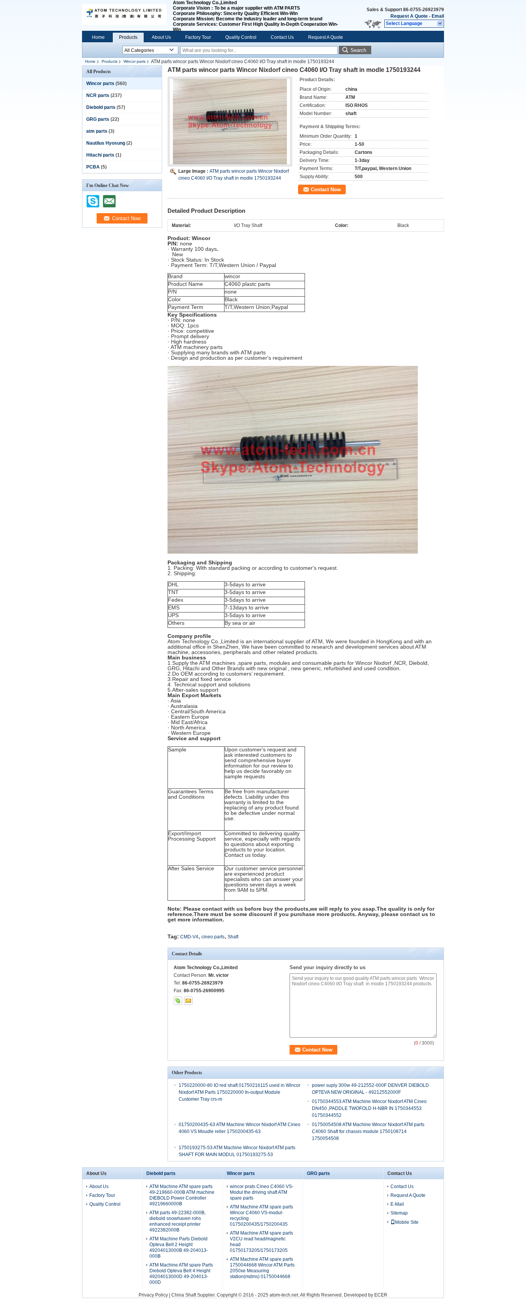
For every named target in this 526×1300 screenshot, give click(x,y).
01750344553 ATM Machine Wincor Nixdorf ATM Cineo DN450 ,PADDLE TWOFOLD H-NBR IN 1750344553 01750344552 (369, 1108)
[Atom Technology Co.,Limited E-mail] (188, 1000)
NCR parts (97, 95)
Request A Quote (409, 16)
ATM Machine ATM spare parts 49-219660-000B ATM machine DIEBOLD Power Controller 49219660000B (181, 1195)
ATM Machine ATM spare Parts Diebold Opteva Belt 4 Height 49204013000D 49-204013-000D (181, 1273)
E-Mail (397, 1204)
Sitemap (399, 1213)
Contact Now (326, 189)
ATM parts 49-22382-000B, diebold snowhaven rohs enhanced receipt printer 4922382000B (177, 1221)
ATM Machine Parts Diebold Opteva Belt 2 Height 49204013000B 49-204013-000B (178, 1247)
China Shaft (184, 1295)
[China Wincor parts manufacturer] (124, 15)
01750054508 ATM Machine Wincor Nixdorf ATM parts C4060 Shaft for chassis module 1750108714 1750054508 (368, 1131)
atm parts (96, 131)
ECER (380, 1295)
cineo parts (212, 937)
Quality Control (240, 37)
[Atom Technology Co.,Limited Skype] (178, 1000)
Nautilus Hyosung (105, 143)
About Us (161, 37)
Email (438, 16)
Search (358, 50)
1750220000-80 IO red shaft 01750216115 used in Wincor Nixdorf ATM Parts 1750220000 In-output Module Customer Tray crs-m (239, 1092)
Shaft (233, 937)
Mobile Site (407, 1222)
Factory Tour (198, 37)
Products (128, 37)
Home (98, 37)
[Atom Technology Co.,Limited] (440, 23)
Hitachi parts (100, 155)
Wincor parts (135, 61)
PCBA (93, 167)
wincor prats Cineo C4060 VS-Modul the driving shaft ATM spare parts (261, 1192)
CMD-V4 (189, 937)
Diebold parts (101, 107)
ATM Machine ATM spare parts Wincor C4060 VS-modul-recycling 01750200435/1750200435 (261, 1215)
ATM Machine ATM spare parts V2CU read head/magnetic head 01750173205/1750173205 (261, 1241)
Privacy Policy (153, 1295)
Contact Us (282, 37)
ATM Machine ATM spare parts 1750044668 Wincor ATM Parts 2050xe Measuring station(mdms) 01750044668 (262, 1268)
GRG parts (97, 119)
